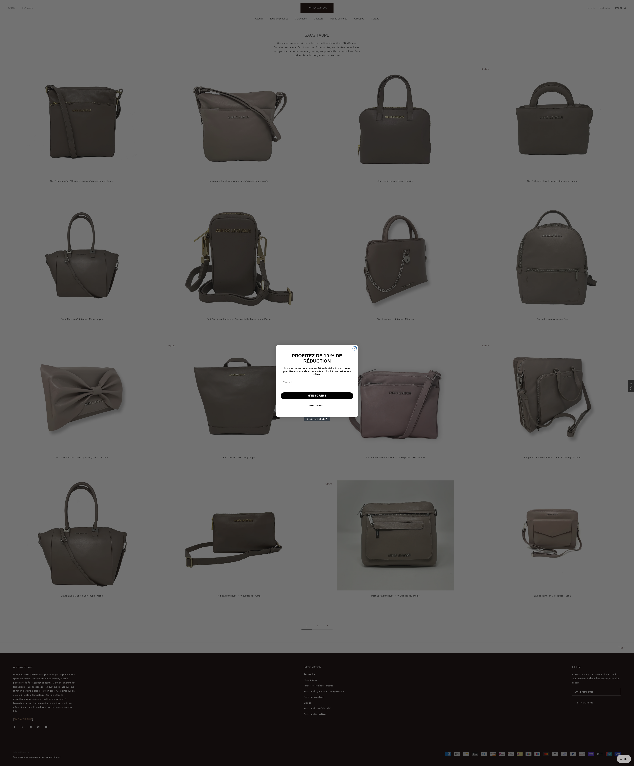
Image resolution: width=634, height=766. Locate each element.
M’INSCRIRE (317, 395)
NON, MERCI (317, 405)
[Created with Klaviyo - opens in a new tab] (317, 419)
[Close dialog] (355, 348)
